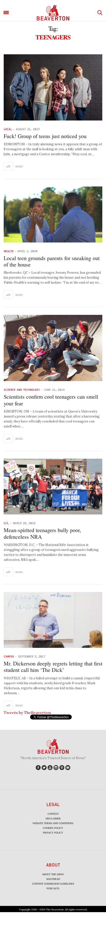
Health (8, 251)
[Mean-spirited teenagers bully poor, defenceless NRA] (53, 486)
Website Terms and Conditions (53, 823)
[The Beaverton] (53, 12)
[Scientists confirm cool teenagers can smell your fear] (53, 348)
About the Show (53, 874)
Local (8, 129)
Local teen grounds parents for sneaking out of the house (52, 261)
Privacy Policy (53, 832)
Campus (9, 656)
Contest (53, 813)
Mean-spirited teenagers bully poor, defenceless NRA (42, 533)
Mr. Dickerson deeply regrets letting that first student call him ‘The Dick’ (53, 666)
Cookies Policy (53, 828)
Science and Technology (22, 389)
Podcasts (53, 888)
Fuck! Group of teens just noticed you (45, 136)
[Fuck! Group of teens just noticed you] (53, 87)
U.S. (6, 523)
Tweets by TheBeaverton (27, 712)
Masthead (53, 879)
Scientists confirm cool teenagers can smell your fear (51, 400)
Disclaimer (53, 818)
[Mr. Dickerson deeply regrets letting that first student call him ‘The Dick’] (53, 620)
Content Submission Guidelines (53, 883)
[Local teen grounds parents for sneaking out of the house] (53, 214)
